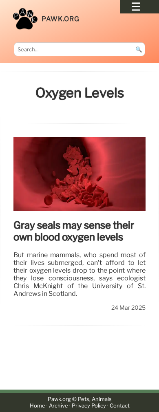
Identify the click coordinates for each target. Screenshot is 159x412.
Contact (120, 406)
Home (37, 406)
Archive (58, 406)
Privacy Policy (89, 406)
